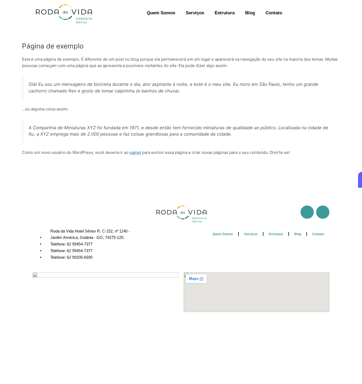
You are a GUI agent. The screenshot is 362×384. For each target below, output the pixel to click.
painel (135, 152)
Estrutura (225, 12)
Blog (250, 12)
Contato (274, 12)
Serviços (195, 12)
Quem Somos (161, 12)
